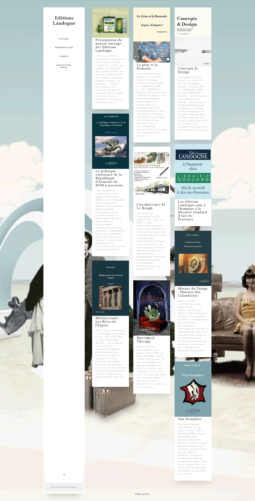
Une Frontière (190, 419)
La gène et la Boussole (147, 66)
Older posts (142, 494)
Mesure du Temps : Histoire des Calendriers (193, 292)
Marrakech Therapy (146, 339)
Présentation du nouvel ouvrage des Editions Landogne (108, 45)
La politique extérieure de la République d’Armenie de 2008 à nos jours (109, 178)
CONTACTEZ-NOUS (64, 66)
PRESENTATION (64, 47)
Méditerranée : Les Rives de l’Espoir (107, 321)
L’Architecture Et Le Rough (151, 206)
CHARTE (64, 56)
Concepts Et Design (188, 70)
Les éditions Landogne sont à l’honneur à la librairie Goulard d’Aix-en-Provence (192, 210)
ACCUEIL (64, 39)
